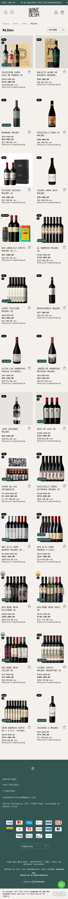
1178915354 (9, 791)
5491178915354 (10, 784)
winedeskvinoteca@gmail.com (19, 797)
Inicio (6, 24)
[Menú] (5, 12)
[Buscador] (12, 12)
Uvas (24, 24)
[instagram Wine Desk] (33, 768)
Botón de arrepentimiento (34, 875)
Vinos (15, 24)
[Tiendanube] (34, 881)
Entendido (59, 894)
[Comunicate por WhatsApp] (61, 885)
